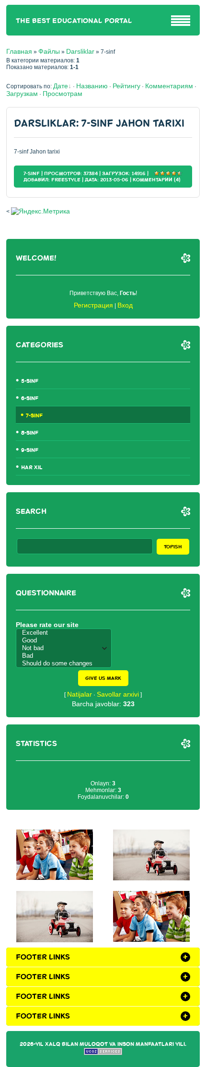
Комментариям (169, 86)
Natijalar (79, 694)
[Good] (66, 640)
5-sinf (29, 381)
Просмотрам (62, 93)
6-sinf (29, 398)
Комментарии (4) (157, 180)
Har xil (32, 467)
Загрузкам (22, 93)
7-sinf (31, 173)
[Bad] (66, 656)
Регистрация (93, 305)
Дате (60, 86)
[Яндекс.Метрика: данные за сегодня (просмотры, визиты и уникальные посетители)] (40, 211)
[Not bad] (66, 648)
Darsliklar (80, 51)
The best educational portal (74, 20)
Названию (92, 86)
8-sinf (29, 433)
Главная (19, 51)
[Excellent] (66, 633)
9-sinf (29, 450)
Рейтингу (126, 86)
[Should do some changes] (66, 663)
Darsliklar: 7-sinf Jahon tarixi (99, 123)
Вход (125, 305)
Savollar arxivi (118, 694)
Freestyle (65, 180)
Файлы (49, 51)
